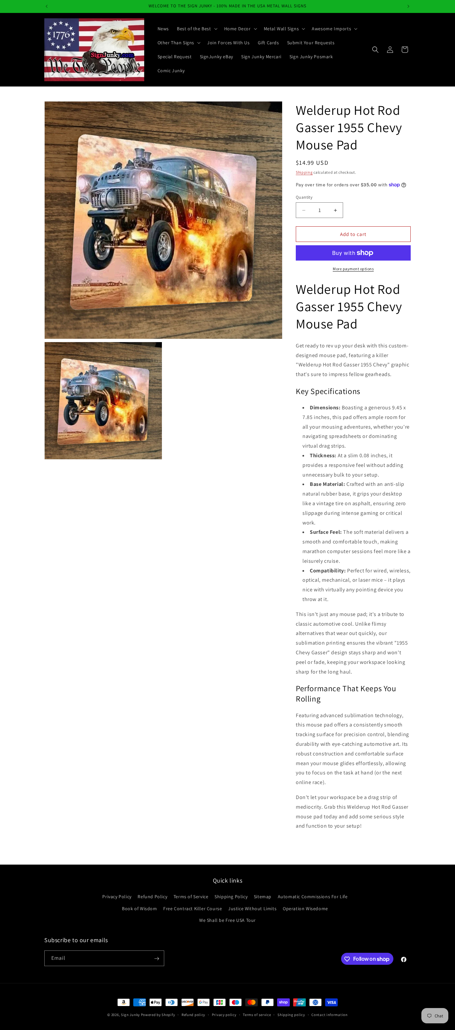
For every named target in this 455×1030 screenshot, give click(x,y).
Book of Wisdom (139, 909)
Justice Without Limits (252, 909)
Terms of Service (191, 897)
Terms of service (257, 1014)
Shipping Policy (231, 897)
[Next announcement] (408, 6)
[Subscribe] (156, 958)
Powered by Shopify (158, 1014)
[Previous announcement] (46, 6)
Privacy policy (224, 1014)
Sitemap (262, 897)
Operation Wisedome (305, 909)
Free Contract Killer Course (192, 909)
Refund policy (193, 1014)
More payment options (353, 268)
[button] (196, 29)
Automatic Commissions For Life (313, 897)
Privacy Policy (116, 897)
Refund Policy (152, 897)
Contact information (329, 1014)
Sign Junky (130, 1014)
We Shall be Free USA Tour (227, 920)
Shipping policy (291, 1014)
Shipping (304, 172)
